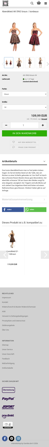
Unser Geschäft (8, 354)
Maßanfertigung (8, 363)
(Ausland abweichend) (30, 82)
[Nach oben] (41, 443)
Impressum (6, 298)
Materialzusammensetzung (17, 199)
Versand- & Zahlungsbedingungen (15, 316)
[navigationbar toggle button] (45, 3)
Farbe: (4, 89)
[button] (6, 125)
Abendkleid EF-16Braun (12, 252)
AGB (3, 311)
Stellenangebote (8, 325)
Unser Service (7, 349)
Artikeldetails (9, 161)
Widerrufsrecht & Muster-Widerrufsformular (19, 307)
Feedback (6, 359)
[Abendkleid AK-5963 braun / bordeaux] (24, 36)
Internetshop (16, 443)
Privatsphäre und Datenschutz (13, 321)
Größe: (4, 102)
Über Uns (5, 330)
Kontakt (5, 302)
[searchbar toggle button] (32, 3)
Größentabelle (7, 368)
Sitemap (5, 345)
